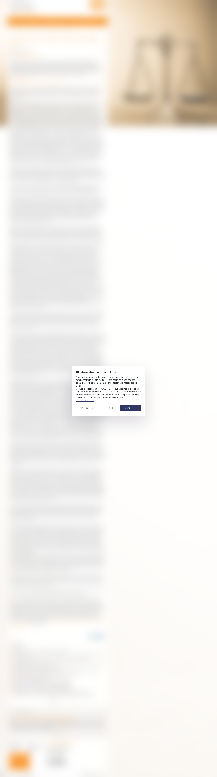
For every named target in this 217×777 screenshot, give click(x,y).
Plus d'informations (85, 400)
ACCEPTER (130, 408)
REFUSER (108, 408)
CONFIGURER (86, 408)
